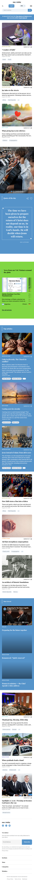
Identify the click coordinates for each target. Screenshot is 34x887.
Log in (11, 6)
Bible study (15, 422)
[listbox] (23, 5)
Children (5, 140)
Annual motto (6, 812)
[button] (28, 47)
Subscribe (27, 842)
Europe (14, 729)
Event (4, 59)
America (5, 770)
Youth (9, 59)
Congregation (13, 140)
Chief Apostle (12, 100)
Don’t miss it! (23, 18)
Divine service (6, 422)
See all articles (7, 310)
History (15, 592)
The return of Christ (22, 16)
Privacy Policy (10, 879)
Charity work (6, 551)
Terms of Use (18, 879)
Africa (4, 100)
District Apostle (16, 378)
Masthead (24, 879)
